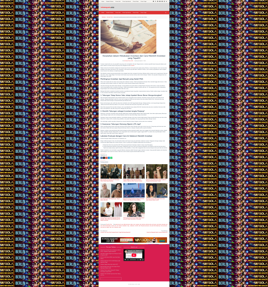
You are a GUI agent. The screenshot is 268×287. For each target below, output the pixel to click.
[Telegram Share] (109, 158)
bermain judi (118, 224)
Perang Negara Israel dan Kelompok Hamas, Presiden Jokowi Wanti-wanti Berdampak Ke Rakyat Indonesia (110, 219)
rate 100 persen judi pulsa (144, 225)
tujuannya (116, 227)
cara (122, 224)
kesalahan (124, 225)
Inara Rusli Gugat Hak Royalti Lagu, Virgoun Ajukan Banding (110, 199)
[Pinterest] (158, 1)
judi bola (143, 224)
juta (117, 225)
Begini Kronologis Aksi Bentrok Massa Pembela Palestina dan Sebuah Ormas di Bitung (133, 199)
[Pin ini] (106, 158)
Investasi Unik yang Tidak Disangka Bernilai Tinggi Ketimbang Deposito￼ (115, 231)
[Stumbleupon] (162, 1)
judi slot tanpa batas (107, 225)
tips (110, 227)
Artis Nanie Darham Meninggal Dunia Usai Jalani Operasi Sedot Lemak (155, 199)
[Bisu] (140, 259)
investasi (132, 65)
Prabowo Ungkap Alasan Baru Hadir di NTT (109, 264)
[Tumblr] (160, 1)
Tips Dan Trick (109, 224)
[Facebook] (153, 1)
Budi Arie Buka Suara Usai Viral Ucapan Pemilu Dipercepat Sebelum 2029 (110, 267)
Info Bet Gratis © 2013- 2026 (134, 284)
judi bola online (149, 224)
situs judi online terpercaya (155, 225)
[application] (134, 255)
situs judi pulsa (164, 225)
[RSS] (166, 1)
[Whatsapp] (111, 158)
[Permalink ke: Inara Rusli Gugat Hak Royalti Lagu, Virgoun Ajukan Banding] (111, 190)
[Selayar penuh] (142, 259)
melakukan (132, 225)
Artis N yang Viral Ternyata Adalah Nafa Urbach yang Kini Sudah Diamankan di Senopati (133, 218)
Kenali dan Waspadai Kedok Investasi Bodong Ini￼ (157, 231)
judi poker (163, 224)
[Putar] (125, 259)
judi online (159, 224)
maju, (128, 225)
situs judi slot (103, 227)
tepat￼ (107, 227)
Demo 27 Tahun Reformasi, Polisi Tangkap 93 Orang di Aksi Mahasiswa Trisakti (156, 180)
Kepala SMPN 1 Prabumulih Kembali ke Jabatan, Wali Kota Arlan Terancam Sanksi (132, 180)
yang (120, 227)
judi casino (154, 224)
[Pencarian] (166, 12)
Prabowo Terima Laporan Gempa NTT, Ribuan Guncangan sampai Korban (109, 270)
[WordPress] (164, 1)
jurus (115, 225)
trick (113, 227)
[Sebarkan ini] (101, 158)
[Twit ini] (104, 158)
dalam (131, 224)
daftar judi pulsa (126, 224)
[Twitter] (156, 1)
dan (134, 224)
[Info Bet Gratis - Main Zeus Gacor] (107, 7)
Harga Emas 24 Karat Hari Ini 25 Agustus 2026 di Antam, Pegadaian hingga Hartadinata (110, 250)
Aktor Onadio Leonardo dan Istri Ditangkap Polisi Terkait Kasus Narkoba (109, 180)
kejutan (120, 225)
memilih (136, 225)
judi (140, 224)
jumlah (112, 225)
